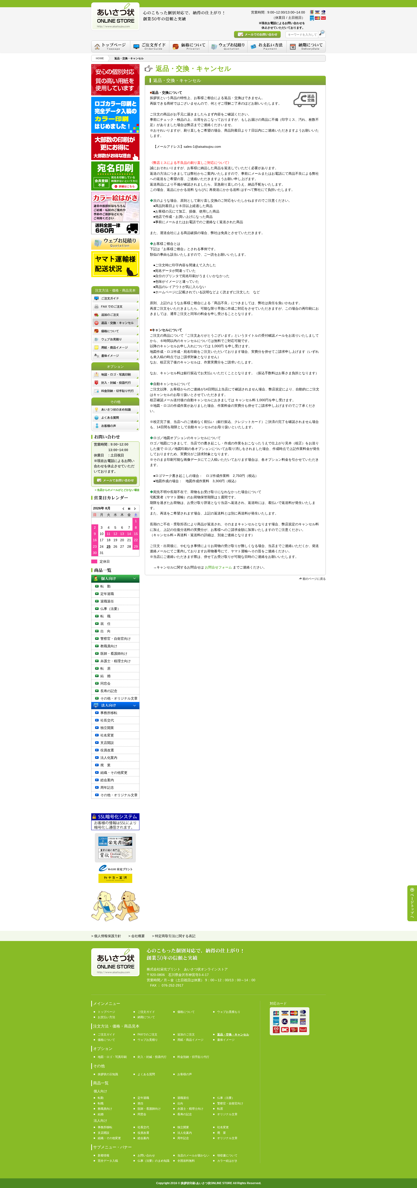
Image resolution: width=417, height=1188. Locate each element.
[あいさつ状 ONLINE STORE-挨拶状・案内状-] (115, 16)
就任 (140, 1103)
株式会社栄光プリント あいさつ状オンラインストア (187, 969)
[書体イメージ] (115, 356)
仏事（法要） (110, 609)
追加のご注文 (186, 1034)
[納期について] (306, 46)
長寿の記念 (108, 691)
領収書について (227, 1155)
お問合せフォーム (218, 567)
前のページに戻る (314, 579)
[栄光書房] (115, 845)
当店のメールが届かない (193, 1155)
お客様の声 (184, 1074)
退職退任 (107, 601)
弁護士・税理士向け (115, 661)
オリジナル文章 (227, 1114)
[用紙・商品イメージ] (115, 347)
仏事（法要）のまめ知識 (153, 1160)
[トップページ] (110, 46)
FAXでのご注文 (147, 1034)
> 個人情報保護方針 (106, 936)
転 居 (105, 668)
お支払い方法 (106, 1017)
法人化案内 (108, 758)
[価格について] (188, 46)
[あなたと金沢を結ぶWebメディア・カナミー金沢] (115, 882)
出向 (180, 1103)
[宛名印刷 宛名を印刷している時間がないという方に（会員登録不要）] (115, 189)
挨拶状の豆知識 (108, 1074)
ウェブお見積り (148, 1039)
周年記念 (107, 787)
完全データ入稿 (108, 1160)
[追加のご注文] (115, 315)
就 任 (105, 624)
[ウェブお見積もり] (227, 46)
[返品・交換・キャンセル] (115, 323)
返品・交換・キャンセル (233, 1034)
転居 (220, 1108)
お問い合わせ (146, 1155)
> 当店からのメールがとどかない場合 (117, 489)
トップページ (106, 1012)
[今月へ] (129, 508)
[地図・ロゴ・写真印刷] (115, 374)
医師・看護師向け (113, 653)
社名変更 (107, 735)
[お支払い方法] (267, 46)
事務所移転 (108, 713)
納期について (146, 1017)
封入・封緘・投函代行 (152, 1057)
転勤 (101, 1098)
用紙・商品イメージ (190, 1039)
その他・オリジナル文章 (119, 698)
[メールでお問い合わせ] (115, 480)
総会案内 (107, 780)
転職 (101, 1103)
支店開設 (107, 743)
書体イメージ (226, 1039)
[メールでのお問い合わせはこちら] (257, 34)
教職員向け (108, 646)
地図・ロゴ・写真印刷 (112, 1057)
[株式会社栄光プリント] (115, 870)
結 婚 (105, 676)
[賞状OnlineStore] (115, 858)
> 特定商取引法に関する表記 (173, 936)
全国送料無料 (186, 1160)
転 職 (105, 616)
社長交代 (107, 720)
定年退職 (107, 594)
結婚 (101, 1114)
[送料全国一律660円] (115, 233)
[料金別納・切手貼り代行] (115, 391)
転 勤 (105, 586)
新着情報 (103, 1155)
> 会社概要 (136, 936)
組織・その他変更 (113, 772)
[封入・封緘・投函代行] (115, 383)
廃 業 (105, 765)
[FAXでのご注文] (115, 306)
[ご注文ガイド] (149, 46)
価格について (186, 1012)
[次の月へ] (135, 508)
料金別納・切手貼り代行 (193, 1057)
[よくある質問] (115, 418)
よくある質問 (146, 1074)
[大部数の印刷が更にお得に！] (115, 159)
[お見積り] (115, 248)
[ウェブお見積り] (115, 339)
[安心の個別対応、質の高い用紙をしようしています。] (115, 94)
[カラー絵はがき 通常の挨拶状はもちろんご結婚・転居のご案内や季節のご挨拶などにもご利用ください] (115, 220)
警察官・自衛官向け (115, 639)
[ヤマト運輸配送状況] (115, 276)
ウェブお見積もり (228, 1012)
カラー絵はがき (227, 1160)
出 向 (105, 631)
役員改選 (107, 750)
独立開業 (107, 728)
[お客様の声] (115, 426)
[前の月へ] (122, 508)
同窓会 (105, 683)
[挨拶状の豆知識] (115, 410)
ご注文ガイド (146, 1012)
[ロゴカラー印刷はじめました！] (115, 132)
